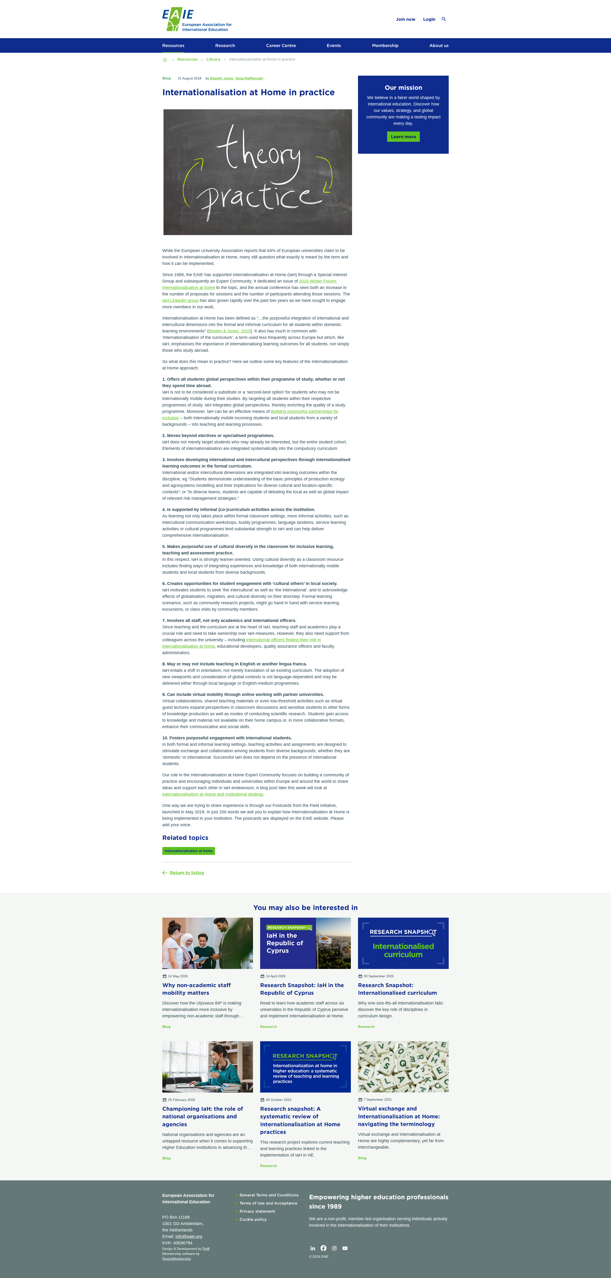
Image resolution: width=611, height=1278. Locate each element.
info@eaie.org (188, 1236)
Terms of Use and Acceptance (268, 1203)
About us (439, 45)
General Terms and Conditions (269, 1195)
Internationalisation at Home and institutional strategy (212, 794)
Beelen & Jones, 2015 (230, 331)
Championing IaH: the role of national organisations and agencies (202, 1116)
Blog (166, 78)
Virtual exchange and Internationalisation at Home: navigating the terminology (399, 1116)
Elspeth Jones (221, 78)
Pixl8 (206, 1249)
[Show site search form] (444, 19)
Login (429, 19)
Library (213, 59)
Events (334, 45)
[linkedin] (312, 1248)
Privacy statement (257, 1211)
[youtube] (344, 1248)
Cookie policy (253, 1219)
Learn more (403, 136)
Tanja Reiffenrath (249, 78)
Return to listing (187, 872)
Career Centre (281, 45)
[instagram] (334, 1248)
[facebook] (323, 1248)
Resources (173, 45)
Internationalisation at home (189, 851)
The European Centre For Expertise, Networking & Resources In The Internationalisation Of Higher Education (165, 59)
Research (225, 45)
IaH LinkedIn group (180, 300)
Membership (385, 45)
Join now (406, 19)
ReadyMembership (176, 1259)
